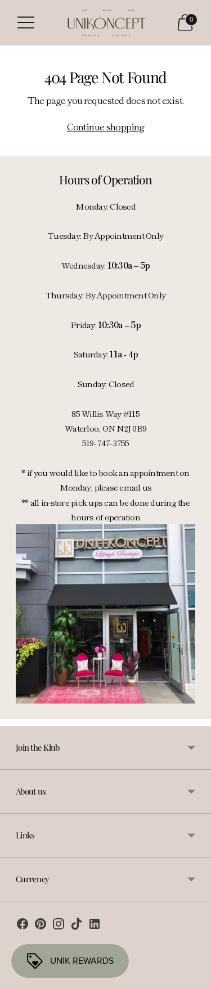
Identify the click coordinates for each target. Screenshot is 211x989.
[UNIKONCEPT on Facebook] (22, 925)
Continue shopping (106, 126)
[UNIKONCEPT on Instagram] (58, 925)
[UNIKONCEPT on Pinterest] (40, 925)
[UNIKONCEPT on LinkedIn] (94, 925)
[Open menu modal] (26, 22)
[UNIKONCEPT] (106, 23)
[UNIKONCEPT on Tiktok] (76, 925)
